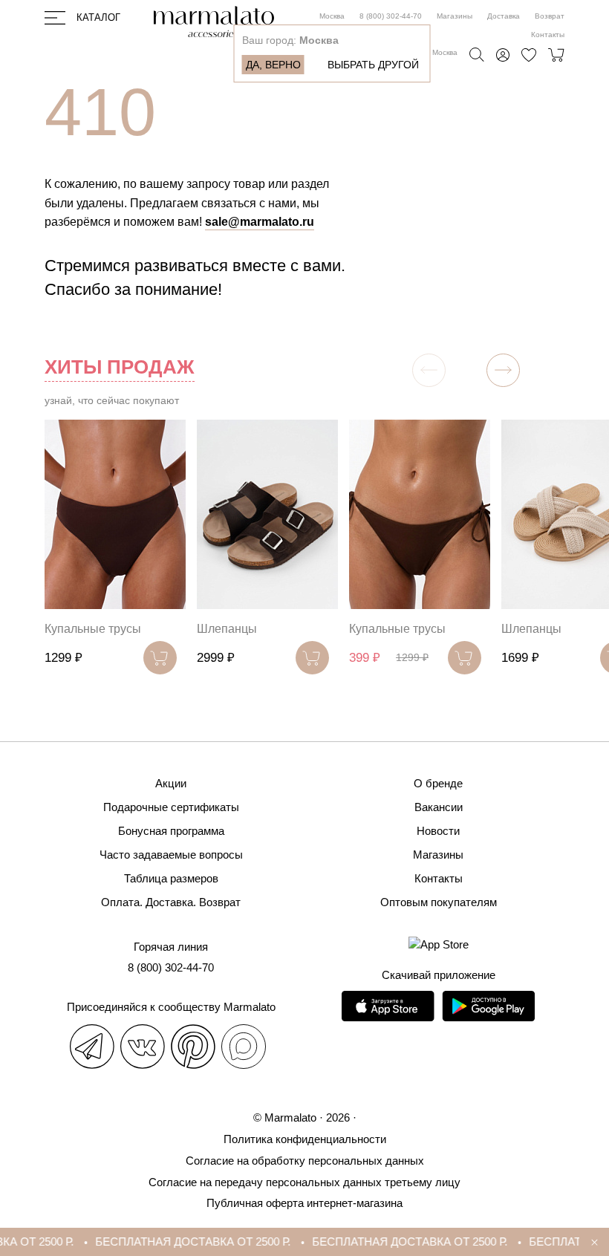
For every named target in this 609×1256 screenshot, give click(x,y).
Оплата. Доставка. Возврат (171, 902)
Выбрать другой (373, 65)
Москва (332, 16)
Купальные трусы (93, 628)
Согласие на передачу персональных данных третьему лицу (304, 1182)
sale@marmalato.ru (259, 221)
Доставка (503, 16)
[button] (503, 370)
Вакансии (438, 807)
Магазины (454, 16)
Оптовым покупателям (438, 902)
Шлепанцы (227, 628)
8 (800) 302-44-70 (390, 16)
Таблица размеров (171, 878)
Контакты (547, 34)
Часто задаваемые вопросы (171, 854)
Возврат (549, 16)
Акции (170, 783)
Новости (438, 830)
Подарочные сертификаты (171, 807)
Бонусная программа (171, 830)
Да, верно (273, 65)
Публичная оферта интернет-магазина (304, 1203)
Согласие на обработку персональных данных (305, 1160)
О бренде (438, 783)
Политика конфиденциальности (305, 1139)
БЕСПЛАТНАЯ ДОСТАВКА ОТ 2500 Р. (183, 1241)
